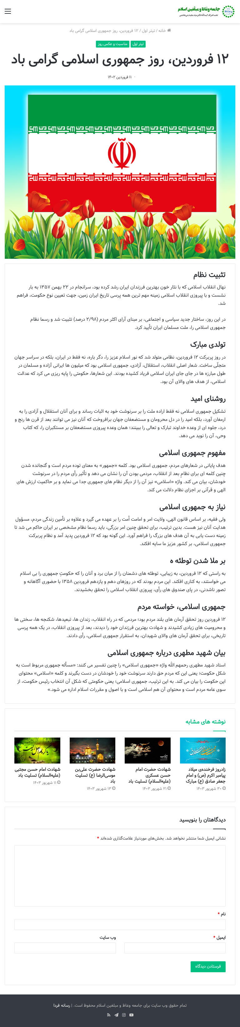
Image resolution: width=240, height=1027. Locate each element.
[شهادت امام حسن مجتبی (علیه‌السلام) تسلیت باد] (37, 751)
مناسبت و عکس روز (113, 44)
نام (222, 914)
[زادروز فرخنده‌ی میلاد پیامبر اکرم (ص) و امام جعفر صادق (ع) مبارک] (203, 750)
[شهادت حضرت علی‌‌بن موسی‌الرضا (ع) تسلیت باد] (93, 751)
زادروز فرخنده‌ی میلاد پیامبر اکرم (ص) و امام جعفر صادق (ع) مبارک (206, 775)
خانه (162, 31)
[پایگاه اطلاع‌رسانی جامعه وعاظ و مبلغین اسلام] (205, 11)
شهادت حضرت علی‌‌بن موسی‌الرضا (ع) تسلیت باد (95, 775)
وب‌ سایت (108, 937)
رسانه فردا (61, 1005)
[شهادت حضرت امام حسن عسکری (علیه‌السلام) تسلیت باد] (148, 751)
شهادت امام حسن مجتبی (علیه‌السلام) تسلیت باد (37, 772)
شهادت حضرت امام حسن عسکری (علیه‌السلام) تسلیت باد (149, 775)
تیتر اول (148, 31)
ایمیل (219, 937)
